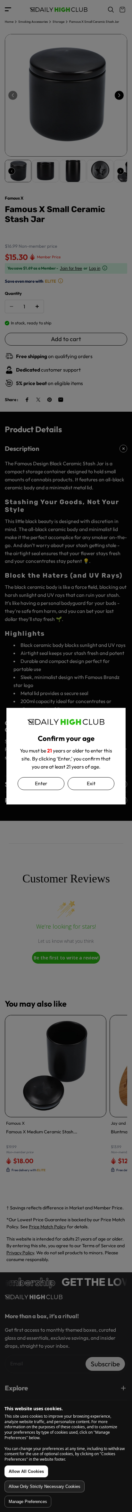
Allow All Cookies (26, 1471)
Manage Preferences (28, 1501)
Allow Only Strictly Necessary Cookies (44, 1486)
